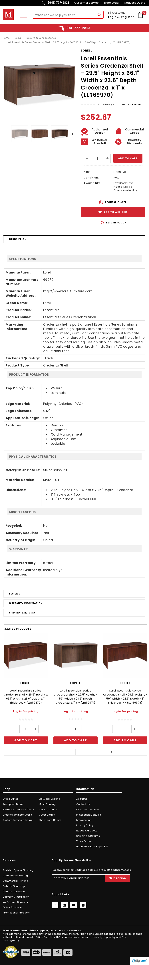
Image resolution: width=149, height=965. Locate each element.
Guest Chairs (47, 814)
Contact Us (83, 804)
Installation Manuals (88, 814)
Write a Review (131, 104)
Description (18, 239)
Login (112, 17)
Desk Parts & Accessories (41, 37)
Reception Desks (13, 804)
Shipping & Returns (22, 612)
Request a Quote (86, 830)
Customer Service (87, 809)
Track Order (83, 841)
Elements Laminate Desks (18, 809)
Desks (18, 37)
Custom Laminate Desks (18, 820)
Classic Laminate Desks (17, 814)
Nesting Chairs (48, 809)
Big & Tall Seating (49, 799)
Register (127, 17)
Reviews (14, 593)
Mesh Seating (47, 804)
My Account (83, 820)
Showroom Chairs (50, 820)
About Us (81, 799)
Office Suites (10, 799)
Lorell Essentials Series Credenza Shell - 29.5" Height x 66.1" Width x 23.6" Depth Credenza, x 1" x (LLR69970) (68, 42)
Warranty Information (26, 603)
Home (6, 37)
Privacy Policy (84, 825)
